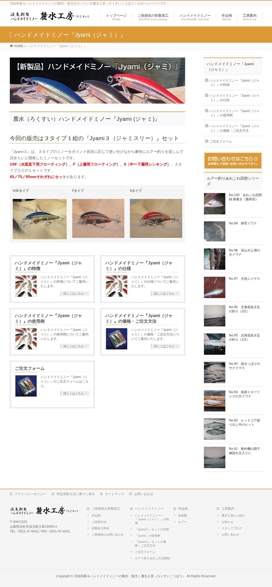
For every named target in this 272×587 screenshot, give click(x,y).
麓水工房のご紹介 (233, 515)
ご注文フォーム (30, 368)
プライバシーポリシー (30, 494)
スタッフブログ (232, 528)
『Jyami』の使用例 (147, 535)
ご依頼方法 (99, 521)
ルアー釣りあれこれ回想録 (152, 558)
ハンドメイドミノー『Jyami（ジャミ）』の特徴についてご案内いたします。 (64, 281)
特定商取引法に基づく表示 (76, 494)
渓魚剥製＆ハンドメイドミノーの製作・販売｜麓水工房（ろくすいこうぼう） (130, 576)
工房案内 (228, 508)
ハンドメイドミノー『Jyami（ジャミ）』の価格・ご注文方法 (235, 128)
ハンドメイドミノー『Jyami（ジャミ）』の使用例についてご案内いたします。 (64, 334)
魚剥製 (182, 515)
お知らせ (227, 521)
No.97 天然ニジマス (244, 279)
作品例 (96, 515)
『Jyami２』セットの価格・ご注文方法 (150, 543)
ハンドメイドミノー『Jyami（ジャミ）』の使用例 (235, 113)
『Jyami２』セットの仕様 (152, 529)
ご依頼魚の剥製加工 (106, 508)
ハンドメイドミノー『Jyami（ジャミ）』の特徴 (235, 83)
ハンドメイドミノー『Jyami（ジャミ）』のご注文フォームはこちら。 (64, 381)
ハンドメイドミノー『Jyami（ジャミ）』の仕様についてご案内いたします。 (155, 281)
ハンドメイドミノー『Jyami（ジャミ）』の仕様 (235, 98)
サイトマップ (114, 494)
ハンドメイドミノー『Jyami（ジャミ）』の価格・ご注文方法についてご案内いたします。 (155, 334)
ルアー (182, 521)
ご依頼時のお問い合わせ (108, 534)
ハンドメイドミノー (149, 508)
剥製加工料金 (100, 528)
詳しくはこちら (73, 293)
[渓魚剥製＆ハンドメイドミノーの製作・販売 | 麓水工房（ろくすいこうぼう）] (50, 19)
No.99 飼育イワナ (243, 223)
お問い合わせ (143, 494)
